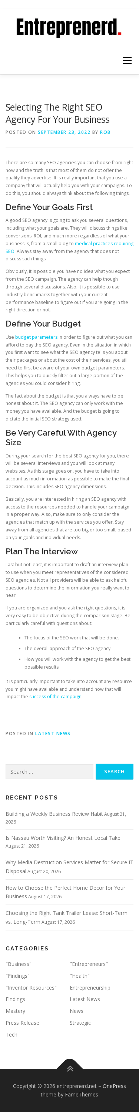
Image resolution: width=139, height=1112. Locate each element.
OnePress (114, 1085)
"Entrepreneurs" (89, 963)
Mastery (15, 1010)
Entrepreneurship (90, 987)
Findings (15, 999)
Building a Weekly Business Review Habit (54, 813)
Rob (105, 132)
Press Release (22, 1022)
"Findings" (18, 975)
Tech (11, 1034)
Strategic (80, 1022)
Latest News (53, 733)
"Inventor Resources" (31, 987)
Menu (126, 60)
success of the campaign (55, 696)
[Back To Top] (69, 1068)
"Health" (80, 975)
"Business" (19, 963)
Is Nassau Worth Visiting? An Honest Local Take (63, 837)
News (76, 1010)
